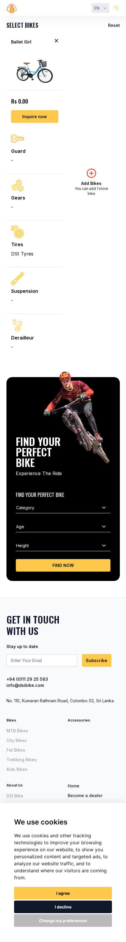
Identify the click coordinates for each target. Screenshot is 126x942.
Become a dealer (85, 795)
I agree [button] (63, 893)
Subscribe (96, 660)
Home (73, 785)
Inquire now (34, 116)
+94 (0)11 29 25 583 (27, 679)
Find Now (63, 565)
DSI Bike (14, 795)
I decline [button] (63, 906)
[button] (100, 8)
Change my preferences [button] (63, 920)
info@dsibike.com (25, 685)
